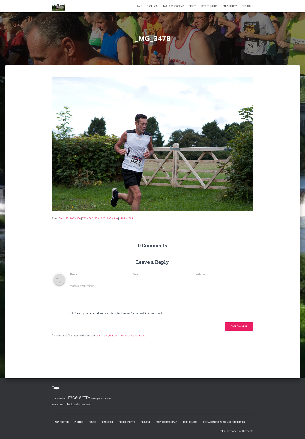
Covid (54, 398)
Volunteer (86, 405)
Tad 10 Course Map (173, 6)
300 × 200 (75, 218)
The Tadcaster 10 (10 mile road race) (224, 422)
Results (246, 6)
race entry (79, 397)
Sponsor (99, 398)
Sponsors (107, 398)
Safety (93, 398)
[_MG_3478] (152, 144)
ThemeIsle (247, 431)
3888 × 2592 (126, 218)
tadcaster (74, 404)
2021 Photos (62, 422)
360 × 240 (112, 218)
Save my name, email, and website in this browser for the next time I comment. (119, 313)
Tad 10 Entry (230, 6)
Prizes (192, 6)
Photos (78, 422)
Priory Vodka (62, 398)
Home (139, 6)
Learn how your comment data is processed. (121, 335)
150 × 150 (63, 218)
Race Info (152, 6)
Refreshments (209, 6)
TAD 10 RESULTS (59, 405)
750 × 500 (87, 218)
